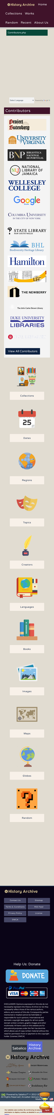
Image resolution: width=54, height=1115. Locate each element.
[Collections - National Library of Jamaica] (27, 170)
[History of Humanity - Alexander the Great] (38, 1072)
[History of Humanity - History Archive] (27, 1057)
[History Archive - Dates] (27, 419)
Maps (27, 733)
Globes (27, 775)
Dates (27, 438)
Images (27, 691)
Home (42, 4)
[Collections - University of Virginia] (27, 140)
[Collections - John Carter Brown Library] (27, 307)
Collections (13, 13)
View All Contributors (22, 351)
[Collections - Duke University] (27, 322)
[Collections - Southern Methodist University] (27, 337)
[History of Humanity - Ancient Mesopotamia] (38, 1065)
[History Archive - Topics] (27, 503)
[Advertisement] (27, 67)
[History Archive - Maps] (27, 714)
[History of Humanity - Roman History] (16, 1079)
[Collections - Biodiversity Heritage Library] (27, 246)
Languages (27, 607)
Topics (27, 522)
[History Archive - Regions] (27, 461)
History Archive (34, 1046)
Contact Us (15, 900)
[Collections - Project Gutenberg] (27, 124)
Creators (27, 564)
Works (29, 13)
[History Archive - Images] (27, 672)
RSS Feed (38, 907)
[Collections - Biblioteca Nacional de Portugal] (27, 155)
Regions (27, 480)
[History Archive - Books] (27, 630)
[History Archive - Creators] (27, 545)
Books (27, 649)
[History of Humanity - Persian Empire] (16, 1072)
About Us (41, 22)
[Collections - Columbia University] (27, 215)
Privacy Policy (15, 913)
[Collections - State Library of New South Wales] (27, 231)
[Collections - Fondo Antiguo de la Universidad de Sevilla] (27, 276)
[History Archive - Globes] (27, 756)
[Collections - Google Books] (27, 200)
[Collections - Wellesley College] (27, 185)
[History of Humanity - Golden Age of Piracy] (16, 1085)
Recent (26, 22)
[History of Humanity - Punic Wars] (38, 1079)
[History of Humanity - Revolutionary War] (38, 1086)
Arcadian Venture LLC (32, 1097)
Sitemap (39, 900)
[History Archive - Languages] (27, 587)
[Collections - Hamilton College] (27, 261)
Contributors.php (17, 32)
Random (11, 22)
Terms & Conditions (15, 907)
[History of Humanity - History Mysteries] (16, 1065)
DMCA (15, 920)
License (38, 913)
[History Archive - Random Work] (27, 798)
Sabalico (19, 1048)
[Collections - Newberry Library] (27, 291)
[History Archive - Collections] (27, 376)
